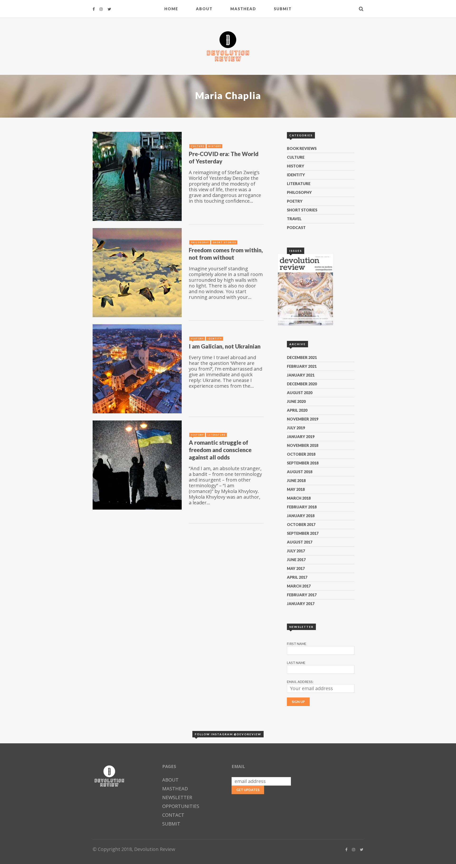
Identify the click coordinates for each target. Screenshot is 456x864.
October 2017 (301, 524)
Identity (296, 174)
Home (171, 8)
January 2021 (300, 375)
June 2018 (296, 480)
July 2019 (296, 427)
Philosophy (299, 192)
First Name (296, 644)
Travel (294, 218)
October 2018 (301, 454)
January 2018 (300, 515)
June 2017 (296, 559)
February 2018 (302, 507)
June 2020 (296, 401)
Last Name (296, 663)
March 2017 (299, 586)
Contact (173, 815)
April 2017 (297, 577)
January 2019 (300, 436)
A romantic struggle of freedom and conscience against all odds (220, 450)
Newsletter (177, 797)
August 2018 (299, 471)
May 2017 (296, 568)
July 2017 (296, 551)
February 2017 (302, 594)
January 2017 (300, 603)
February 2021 (302, 366)
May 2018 (296, 489)
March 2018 (299, 498)
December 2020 (302, 384)
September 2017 (302, 533)
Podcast (296, 227)
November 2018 (302, 445)
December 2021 (302, 357)
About (204, 8)
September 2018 (302, 463)
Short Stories (302, 210)
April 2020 (297, 410)
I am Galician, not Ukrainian (225, 346)
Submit (283, 8)
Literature (298, 183)
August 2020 (299, 392)
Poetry (295, 201)
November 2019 (302, 419)
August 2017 (299, 542)
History (295, 166)
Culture (295, 157)
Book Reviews (302, 148)
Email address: (300, 682)
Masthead (243, 8)
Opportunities (180, 806)
